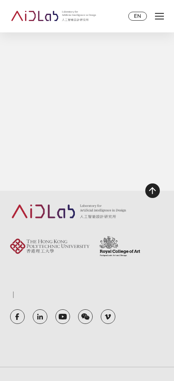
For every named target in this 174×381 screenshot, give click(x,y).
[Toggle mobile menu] (159, 16)
